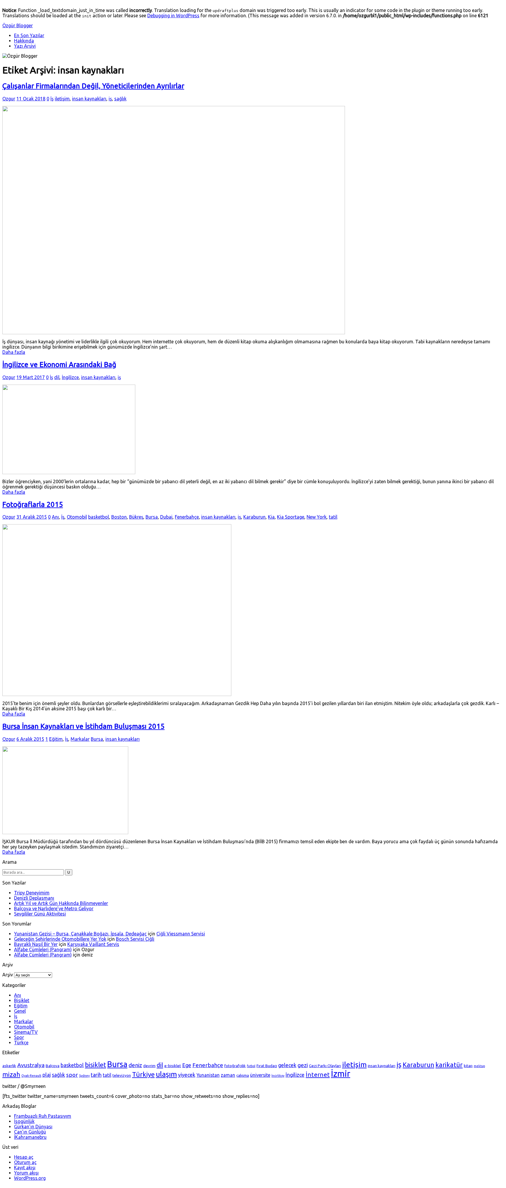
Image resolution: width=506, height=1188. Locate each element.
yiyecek (186, 1075)
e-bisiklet (172, 1065)
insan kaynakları (89, 98)
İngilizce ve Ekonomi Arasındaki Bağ (59, 364)
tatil (333, 517)
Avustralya (31, 1065)
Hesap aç (23, 1157)
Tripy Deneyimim (31, 892)
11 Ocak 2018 (30, 98)
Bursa (152, 517)
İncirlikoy (277, 1075)
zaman (228, 1075)
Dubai (166, 517)
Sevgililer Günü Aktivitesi (40, 913)
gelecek (287, 1065)
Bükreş (136, 517)
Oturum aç (25, 1162)
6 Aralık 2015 (30, 739)
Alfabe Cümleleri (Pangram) (43, 949)
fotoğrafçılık (235, 1065)
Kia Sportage (290, 517)
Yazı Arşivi (25, 46)
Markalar (80, 739)
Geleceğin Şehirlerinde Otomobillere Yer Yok (60, 939)
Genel (20, 1011)
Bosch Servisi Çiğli (135, 939)
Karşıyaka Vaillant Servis (93, 944)
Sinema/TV (26, 1032)
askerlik (9, 1065)
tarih (96, 1075)
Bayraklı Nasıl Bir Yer (36, 944)
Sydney (84, 1075)
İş (52, 98)
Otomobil (77, 517)
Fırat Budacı (267, 1065)
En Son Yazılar (29, 35)
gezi (303, 1065)
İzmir (340, 1074)
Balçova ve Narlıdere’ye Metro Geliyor (53, 908)
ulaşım (166, 1074)
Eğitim (56, 739)
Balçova (52, 1065)
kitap (468, 1065)
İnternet (318, 1074)
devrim (149, 1065)
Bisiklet (21, 1000)
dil (56, 377)
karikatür (449, 1064)
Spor (19, 1037)
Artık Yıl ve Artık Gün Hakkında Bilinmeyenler (61, 903)
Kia (271, 517)
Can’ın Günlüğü (30, 1131)
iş (110, 98)
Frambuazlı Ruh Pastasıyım (42, 1116)
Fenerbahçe (187, 517)
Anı (55, 517)
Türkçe (21, 1042)
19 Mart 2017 (30, 377)
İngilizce (70, 377)
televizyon (121, 1075)
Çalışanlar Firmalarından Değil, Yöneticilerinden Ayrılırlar (93, 86)
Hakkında (24, 40)
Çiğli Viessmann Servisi (180, 933)
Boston (119, 517)
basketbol (98, 517)
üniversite (260, 1075)
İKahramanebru (30, 1137)
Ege (186, 1065)
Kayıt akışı (24, 1167)
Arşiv (7, 974)
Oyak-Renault (31, 1075)
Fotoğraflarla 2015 (32, 504)
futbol (251, 1066)
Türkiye (143, 1074)
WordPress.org (30, 1178)
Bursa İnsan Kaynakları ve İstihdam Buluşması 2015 (83, 726)
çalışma (242, 1075)
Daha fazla (13, 352)
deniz (135, 1065)
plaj (46, 1075)
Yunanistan (208, 1075)
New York (316, 517)
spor (72, 1075)
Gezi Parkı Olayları (325, 1065)
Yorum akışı (26, 1172)
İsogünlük (24, 1121)
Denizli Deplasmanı (34, 898)
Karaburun (254, 517)
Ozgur (8, 98)
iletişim (62, 98)
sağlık (120, 98)
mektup (479, 1066)
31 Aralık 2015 (31, 517)
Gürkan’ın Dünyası (33, 1126)
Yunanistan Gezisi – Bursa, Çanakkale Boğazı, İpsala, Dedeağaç (80, 933)
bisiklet (95, 1064)
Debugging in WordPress (173, 15)
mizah (11, 1074)
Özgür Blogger (17, 25)
